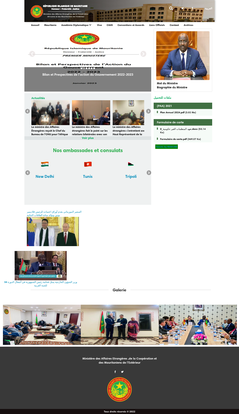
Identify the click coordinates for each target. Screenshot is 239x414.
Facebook (192, 11)
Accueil (35, 25)
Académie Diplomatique (74, 25)
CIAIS (110, 25)
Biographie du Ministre (172, 87)
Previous (28, 112)
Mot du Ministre (167, 83)
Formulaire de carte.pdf (173, 139)
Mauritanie (50, 25)
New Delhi (45, 176)
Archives (188, 25)
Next (147, 112)
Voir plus (88, 138)
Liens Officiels (157, 25)
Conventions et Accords (131, 25)
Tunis (88, 176)
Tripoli (131, 176)
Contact (174, 25)
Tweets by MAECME (166, 146)
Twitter (182, 11)
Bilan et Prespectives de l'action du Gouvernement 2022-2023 (87, 74)
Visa (99, 25)
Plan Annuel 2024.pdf (172, 112)
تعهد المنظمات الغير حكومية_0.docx (179, 128)
